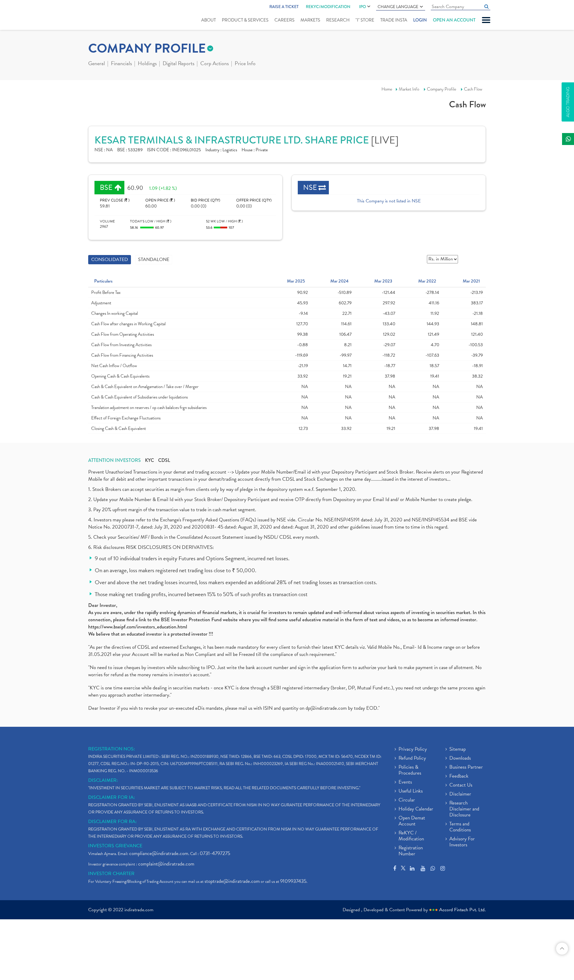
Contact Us (460, 785)
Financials (121, 64)
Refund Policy (412, 758)
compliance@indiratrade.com (158, 853)
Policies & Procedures (410, 770)
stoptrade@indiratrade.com (232, 881)
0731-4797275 (215, 853)
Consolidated (109, 259)
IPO (362, 7)
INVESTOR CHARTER (111, 873)
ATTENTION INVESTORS (114, 460)
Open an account (454, 20)
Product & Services (245, 20)
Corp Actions (214, 64)
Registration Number (411, 851)
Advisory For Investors (462, 842)
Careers (284, 20)
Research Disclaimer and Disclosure (464, 809)
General (96, 64)
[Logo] (102, 15)
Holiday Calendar (416, 809)
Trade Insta (393, 20)
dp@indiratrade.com (327, 708)
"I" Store (364, 20)
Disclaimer (460, 794)
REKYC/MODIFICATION (328, 7)
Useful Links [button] (411, 791)
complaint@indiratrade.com (166, 864)
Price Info (245, 64)
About (208, 20)
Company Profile (441, 89)
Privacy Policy (413, 749)
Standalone (153, 259)
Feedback (458, 776)
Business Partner (466, 767)
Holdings (147, 64)
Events (405, 782)
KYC (149, 460)
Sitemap (457, 749)
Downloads (460, 758)
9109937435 (293, 881)
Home (386, 89)
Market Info (409, 89)
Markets (310, 20)
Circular (407, 800)
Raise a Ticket (284, 7)
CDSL (164, 460)
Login (420, 20)
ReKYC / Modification (411, 836)
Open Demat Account (412, 821)
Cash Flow (473, 89)
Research (337, 20)
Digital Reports (178, 64)
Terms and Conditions (460, 827)
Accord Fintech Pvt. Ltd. (462, 909)
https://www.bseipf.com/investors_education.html (137, 627)
